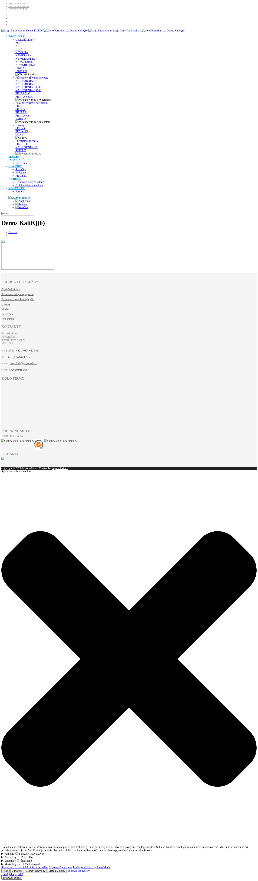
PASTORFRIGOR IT (18, 3)
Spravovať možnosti (12, 867)
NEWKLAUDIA (25, 58)
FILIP (18, 106)
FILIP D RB (22, 115)
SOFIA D (20, 150)
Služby (5, 309)
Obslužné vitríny (24, 39)
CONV (19, 134)
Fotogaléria (7, 318)
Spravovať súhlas (12, 877)
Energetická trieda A (26, 140)
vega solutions (60, 468)
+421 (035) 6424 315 (18, 357)
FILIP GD (21, 144)
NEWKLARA (23, 55)
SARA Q (20, 118)
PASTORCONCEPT (17, 9)
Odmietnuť (17, 871)
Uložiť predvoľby (57, 871)
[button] (129, 843)
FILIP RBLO (22, 93)
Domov (12, 232)
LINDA (19, 68)
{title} (4, 874)
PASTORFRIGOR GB (18, 6)
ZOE (18, 42)
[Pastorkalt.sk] (93, 30)
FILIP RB (21, 112)
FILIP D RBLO (24, 96)
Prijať (5, 871)
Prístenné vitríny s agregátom (31, 102)
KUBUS (20, 45)
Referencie (7, 313)
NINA (19, 49)
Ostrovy (19, 125)
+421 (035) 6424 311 (27, 350)
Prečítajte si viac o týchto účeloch (91, 867)
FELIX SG (21, 131)
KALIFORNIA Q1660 (28, 90)
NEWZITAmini (24, 61)
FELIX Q (20, 128)
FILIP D (20, 109)
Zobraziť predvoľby (35, 871)
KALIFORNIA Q (25, 80)
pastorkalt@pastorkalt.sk (23, 363)
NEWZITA (21, 52)
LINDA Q (21, 71)
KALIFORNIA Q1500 (28, 87)
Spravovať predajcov (60, 867)
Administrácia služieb (36, 867)
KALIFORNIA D (25, 83)
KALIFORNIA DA (26, 147)
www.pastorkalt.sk (18, 369)
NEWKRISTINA (25, 64)
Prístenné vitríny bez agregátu (31, 77)
